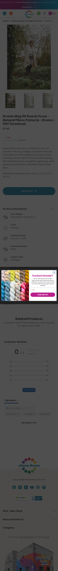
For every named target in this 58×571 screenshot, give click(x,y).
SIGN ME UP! (43, 295)
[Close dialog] (54, 272)
